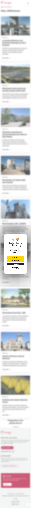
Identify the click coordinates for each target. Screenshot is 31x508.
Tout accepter (15, 257)
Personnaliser (15, 264)
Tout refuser (15, 260)
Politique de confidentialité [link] (15, 268)
